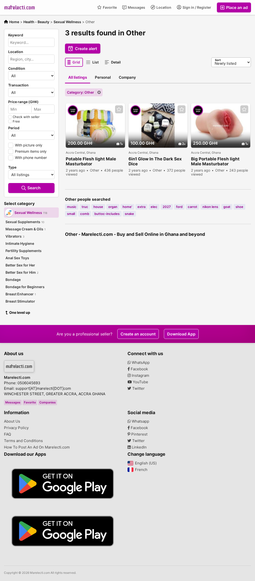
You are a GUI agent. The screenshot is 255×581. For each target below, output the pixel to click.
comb (84, 214)
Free (16, 121)
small (71, 214)
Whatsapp (140, 421)
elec (154, 207)
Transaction (18, 85)
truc (85, 207)
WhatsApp (140, 362)
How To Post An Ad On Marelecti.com (37, 447)
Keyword (15, 35)
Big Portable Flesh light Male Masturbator (215, 161)
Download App (181, 333)
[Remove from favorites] (119, 109)
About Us (12, 421)
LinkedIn (139, 447)
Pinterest (138, 434)
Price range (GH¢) (23, 102)
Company (127, 77)
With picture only (28, 145)
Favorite (109, 7)
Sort (218, 60)
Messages (136, 7)
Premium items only (31, 151)
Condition (16, 68)
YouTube (140, 382)
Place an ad (236, 7)
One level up (19, 312)
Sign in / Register (196, 7)
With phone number (31, 157)
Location (163, 7)
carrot (192, 207)
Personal (103, 77)
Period (13, 128)
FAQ (7, 434)
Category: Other (80, 92)
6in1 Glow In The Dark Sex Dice (155, 161)
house (98, 207)
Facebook (139, 369)
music (71, 207)
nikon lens (210, 207)
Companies (47, 402)
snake (129, 214)
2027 (167, 207)
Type (12, 167)
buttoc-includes (107, 214)
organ (112, 207)
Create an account (138, 333)
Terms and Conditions (23, 441)
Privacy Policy (16, 428)
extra (141, 207)
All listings (77, 77)
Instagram (140, 375)
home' (127, 207)
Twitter (138, 388)
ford (179, 207)
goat (226, 207)
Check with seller (26, 117)
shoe (239, 207)
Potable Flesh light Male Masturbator (91, 161)
